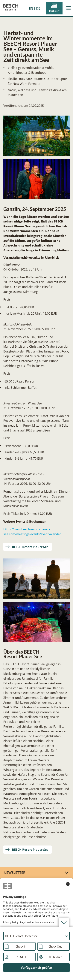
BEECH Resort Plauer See (30, 547)
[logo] (10, 8)
